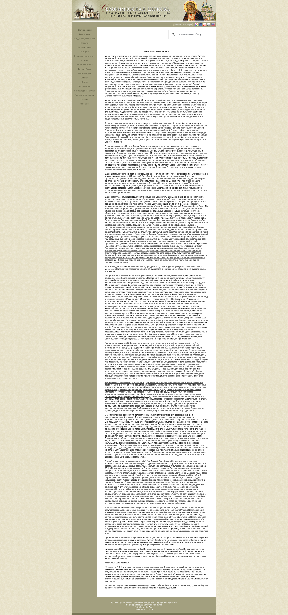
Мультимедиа (84, 73)
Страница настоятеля (84, 56)
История (84, 52)
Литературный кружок (84, 91)
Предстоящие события (85, 39)
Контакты (84, 104)
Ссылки (84, 99)
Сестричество (84, 86)
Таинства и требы (84, 65)
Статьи (84, 60)
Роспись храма (85, 47)
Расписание (84, 34)
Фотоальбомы (84, 69)
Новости (84, 43)
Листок (84, 78)
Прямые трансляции (84, 95)
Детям (85, 82)
